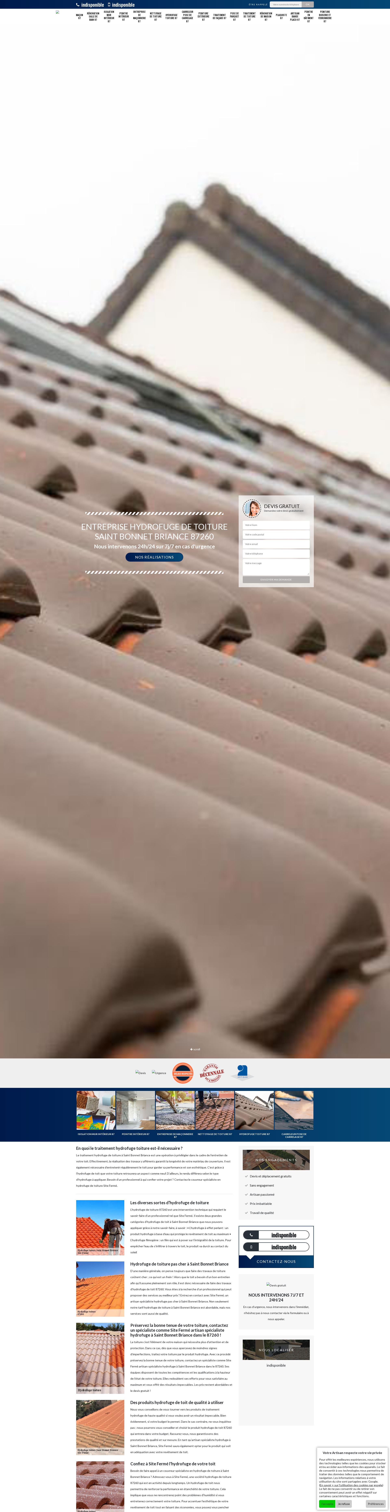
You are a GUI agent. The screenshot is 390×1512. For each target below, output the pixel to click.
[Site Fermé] (60, 16)
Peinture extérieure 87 (203, 16)
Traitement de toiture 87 (249, 16)
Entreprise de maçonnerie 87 (139, 16)
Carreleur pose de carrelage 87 (187, 16)
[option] (195, 605)
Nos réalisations (154, 557)
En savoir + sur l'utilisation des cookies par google (351, 1485)
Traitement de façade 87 (219, 16)
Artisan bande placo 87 (295, 16)
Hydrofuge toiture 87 (171, 16)
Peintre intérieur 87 (123, 16)
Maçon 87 (79, 16)
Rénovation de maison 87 (266, 16)
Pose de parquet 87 (234, 16)
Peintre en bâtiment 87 (309, 16)
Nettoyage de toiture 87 (155, 16)
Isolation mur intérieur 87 (109, 16)
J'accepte (327, 1504)
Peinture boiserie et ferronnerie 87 (325, 16)
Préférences (376, 1504)
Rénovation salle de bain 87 (93, 16)
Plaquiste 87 (281, 16)
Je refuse (344, 1504)
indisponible (92, 4)
